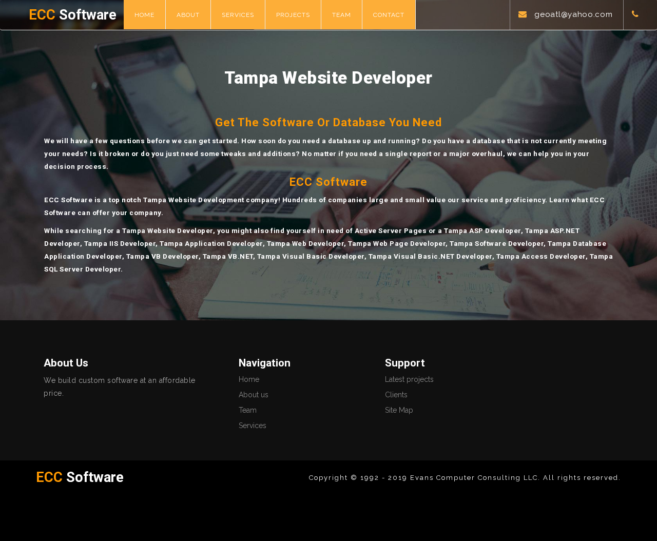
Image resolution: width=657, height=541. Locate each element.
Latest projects (409, 379)
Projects (293, 14)
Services (238, 14)
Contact (388, 14)
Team (341, 14)
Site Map (399, 410)
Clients (396, 395)
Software (73, 15)
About (188, 14)
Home (144, 14)
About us (253, 395)
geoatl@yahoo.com (573, 14)
